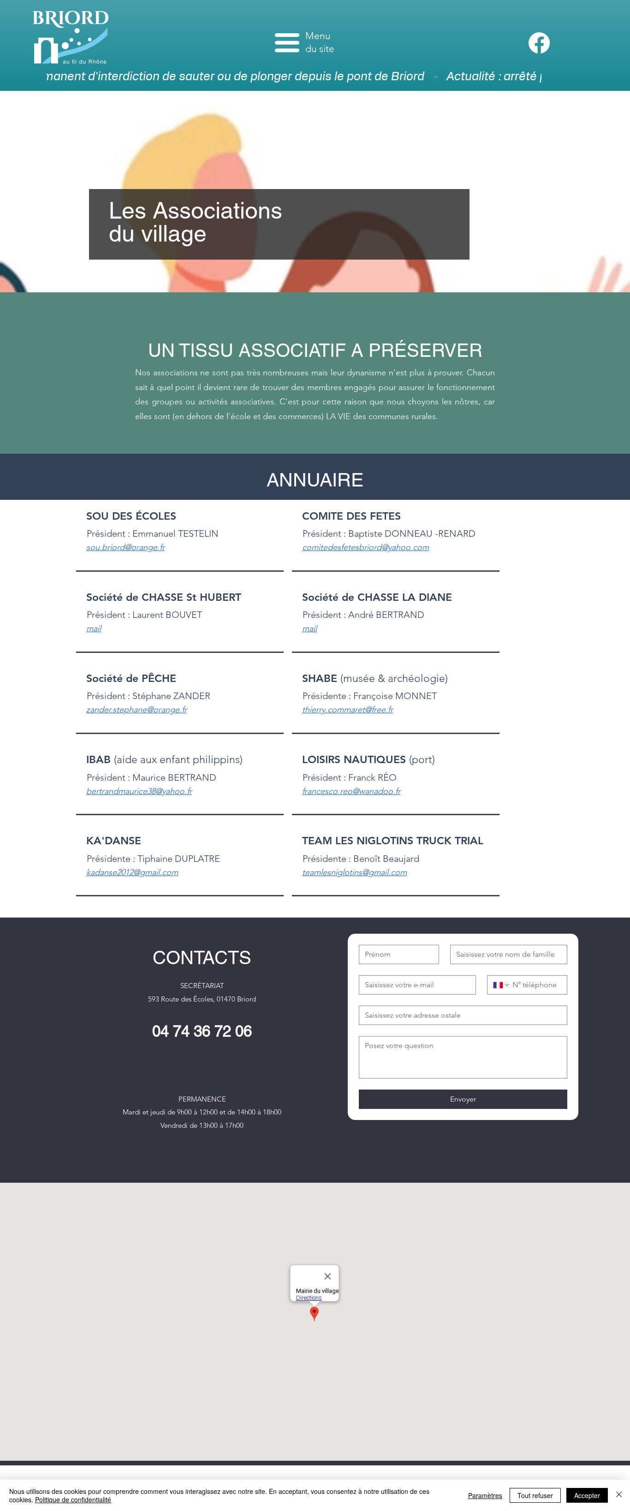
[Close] (618, 1495)
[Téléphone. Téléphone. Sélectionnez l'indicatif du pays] (502, 985)
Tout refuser (535, 1495)
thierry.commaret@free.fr (347, 710)
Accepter (587, 1495)
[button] (287, 42)
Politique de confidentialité (73, 1499)
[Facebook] (539, 42)
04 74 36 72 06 (202, 1031)
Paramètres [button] (485, 1495)
